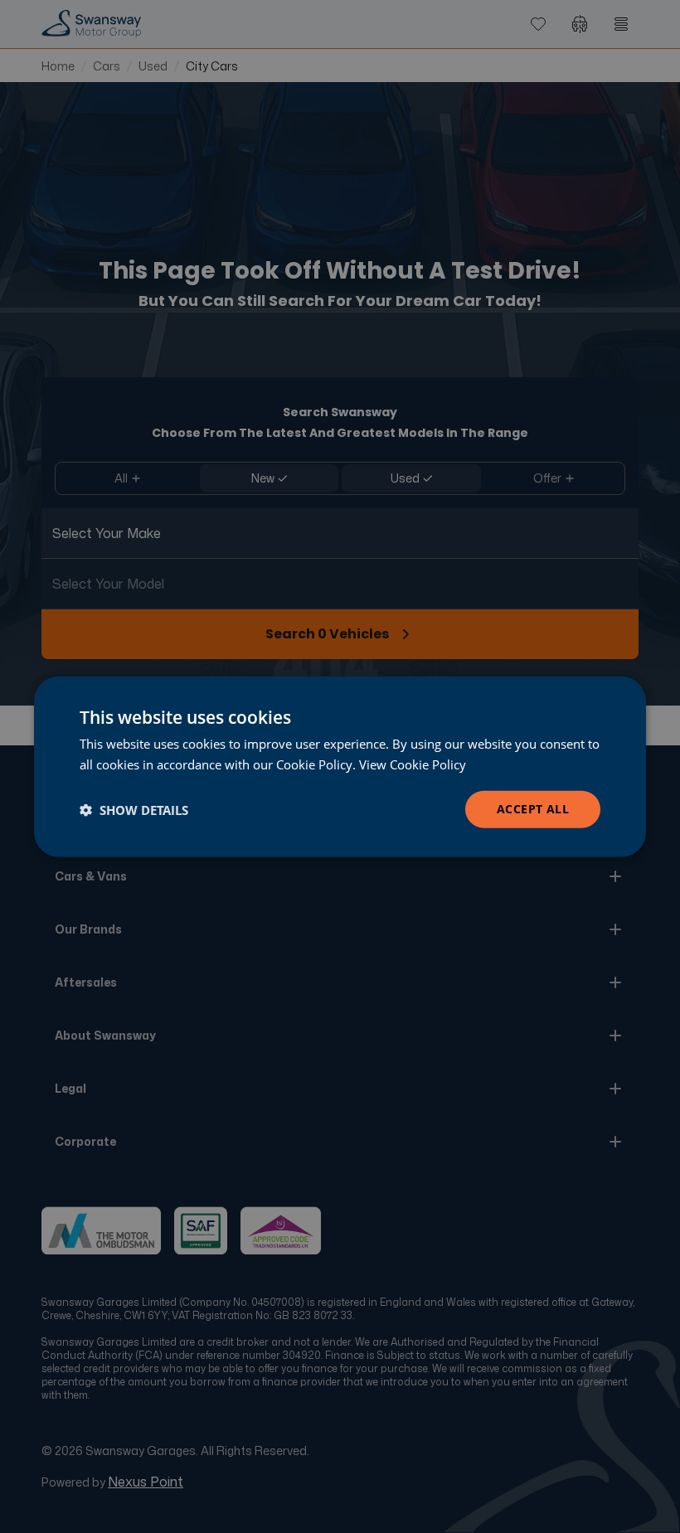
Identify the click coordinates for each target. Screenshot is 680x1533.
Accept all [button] (533, 809)
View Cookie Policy (412, 763)
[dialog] (340, 766)
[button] (134, 809)
